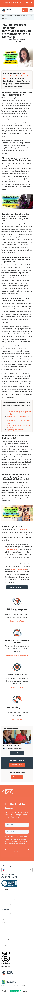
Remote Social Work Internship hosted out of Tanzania (15, 75)
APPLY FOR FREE (16, 587)
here (20, 560)
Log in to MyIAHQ (6, 925)
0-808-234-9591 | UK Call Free (10, 902)
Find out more (17, 753)
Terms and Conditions (8, 942)
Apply (25, 10)
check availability (11, 549)
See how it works (17, 764)
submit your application (19, 569)
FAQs (3, 919)
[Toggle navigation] (31, 10)
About (3, 933)
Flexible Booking (6, 913)
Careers (4, 936)
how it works (23, 530)
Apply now (17, 777)
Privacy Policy (5, 945)
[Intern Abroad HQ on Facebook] (2, 877)
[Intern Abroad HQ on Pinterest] (16, 877)
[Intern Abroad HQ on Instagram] (6, 877)
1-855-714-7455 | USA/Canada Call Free (13, 899)
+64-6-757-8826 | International (10, 896)
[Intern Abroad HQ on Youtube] (13, 877)
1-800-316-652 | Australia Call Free (11, 905)
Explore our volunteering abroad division (13, 986)
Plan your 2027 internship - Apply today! (17, 2)
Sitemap (4, 948)
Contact (4, 890)
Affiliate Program (6, 939)
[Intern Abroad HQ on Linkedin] (9, 877)
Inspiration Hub (6, 916)
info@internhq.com (7, 893)
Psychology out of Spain (15, 430)
